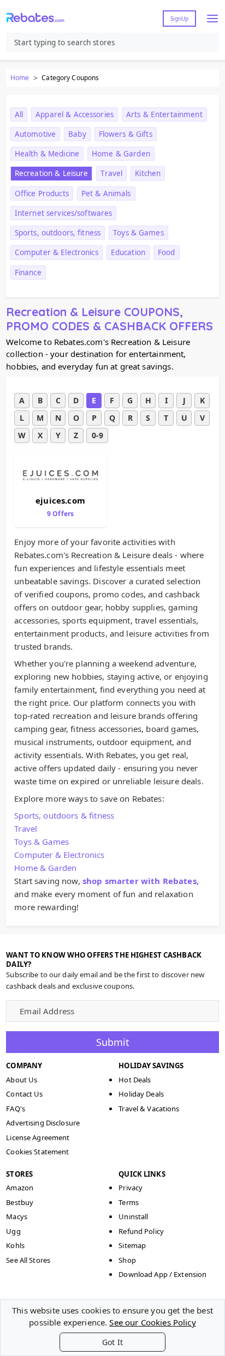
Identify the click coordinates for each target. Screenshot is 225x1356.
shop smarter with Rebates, (140, 880)
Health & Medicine (47, 154)
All (19, 114)
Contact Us (24, 1094)
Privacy (131, 1187)
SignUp (179, 18)
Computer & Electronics (56, 252)
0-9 (97, 435)
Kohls (15, 1245)
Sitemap (132, 1245)
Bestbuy (19, 1202)
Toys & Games (138, 233)
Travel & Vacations (149, 1108)
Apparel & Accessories (74, 114)
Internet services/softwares (63, 213)
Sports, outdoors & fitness (64, 815)
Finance (28, 272)
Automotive (35, 134)
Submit (112, 1042)
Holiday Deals (141, 1094)
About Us (21, 1080)
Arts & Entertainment (164, 114)
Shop (127, 1260)
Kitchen (148, 173)
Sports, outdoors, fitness (57, 233)
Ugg (13, 1231)
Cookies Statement (37, 1152)
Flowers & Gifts (125, 134)
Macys (16, 1216)
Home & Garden (121, 154)
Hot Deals (135, 1080)
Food (166, 252)
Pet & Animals (106, 193)
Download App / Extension (162, 1274)
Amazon (19, 1187)
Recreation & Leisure (51, 173)
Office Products (42, 193)
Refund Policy (141, 1231)
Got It (112, 1342)
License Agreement (37, 1137)
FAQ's (15, 1108)
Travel (111, 173)
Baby (77, 134)
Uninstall (133, 1216)
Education (128, 252)
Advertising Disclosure (43, 1123)
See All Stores (28, 1260)
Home (19, 77)
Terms (129, 1202)
